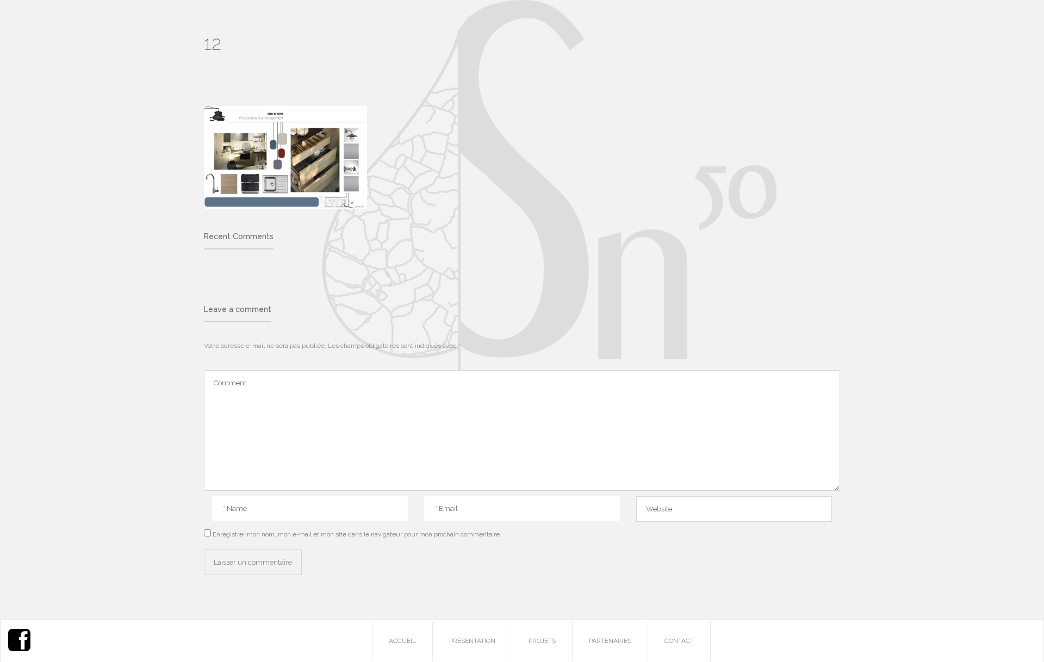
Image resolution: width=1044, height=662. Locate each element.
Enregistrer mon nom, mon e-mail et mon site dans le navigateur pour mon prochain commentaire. (357, 534)
